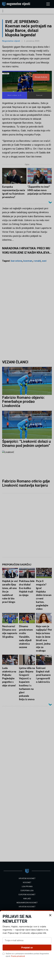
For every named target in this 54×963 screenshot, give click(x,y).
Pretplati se (27, 947)
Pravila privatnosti (18, 956)
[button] (50, 915)
